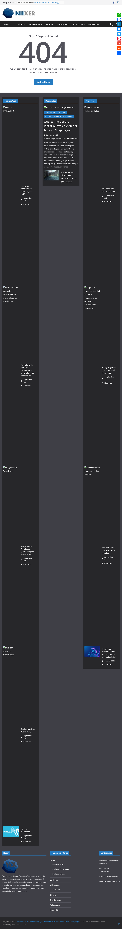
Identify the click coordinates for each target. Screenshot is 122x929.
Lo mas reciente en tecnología (55, 112)
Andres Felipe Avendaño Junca (56, 139)
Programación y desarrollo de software (59, 116)
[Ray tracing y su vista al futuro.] (51, 177)
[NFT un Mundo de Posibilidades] (92, 195)
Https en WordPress (25, 830)
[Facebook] (119, 19)
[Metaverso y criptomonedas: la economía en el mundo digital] (92, 656)
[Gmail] (119, 43)
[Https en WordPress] (11, 835)
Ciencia (49, 24)
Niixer (6, 24)
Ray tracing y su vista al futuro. (67, 173)
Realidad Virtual (58, 864)
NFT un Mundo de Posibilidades (109, 190)
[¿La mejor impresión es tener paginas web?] (11, 195)
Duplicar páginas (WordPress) (28, 730)
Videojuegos (34, 24)
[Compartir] (119, 53)
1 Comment (26, 386)
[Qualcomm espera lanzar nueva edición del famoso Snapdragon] (61, 107)
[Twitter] (119, 33)
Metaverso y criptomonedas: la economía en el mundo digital (109, 653)
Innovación (93, 24)
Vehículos (20, 24)
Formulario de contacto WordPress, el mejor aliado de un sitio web (27, 370)
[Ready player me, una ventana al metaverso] (92, 375)
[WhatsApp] (119, 14)
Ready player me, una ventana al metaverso (109, 370)
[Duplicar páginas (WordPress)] (11, 735)
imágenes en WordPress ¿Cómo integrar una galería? (27, 550)
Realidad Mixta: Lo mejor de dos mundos (108, 550)
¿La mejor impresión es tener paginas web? (26, 190)
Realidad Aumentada (60, 869)
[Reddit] (119, 48)
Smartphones (62, 24)
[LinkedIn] (119, 24)
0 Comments (27, 204)
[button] (10, 24)
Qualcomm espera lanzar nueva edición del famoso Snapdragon (60, 126)
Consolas (56, 889)
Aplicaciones (79, 24)
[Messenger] (119, 29)
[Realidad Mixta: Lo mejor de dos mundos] (92, 555)
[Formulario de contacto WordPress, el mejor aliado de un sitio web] (11, 375)
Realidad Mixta (58, 874)
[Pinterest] (119, 38)
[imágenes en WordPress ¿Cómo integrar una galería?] (11, 555)
